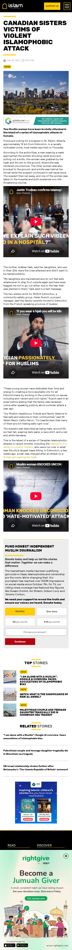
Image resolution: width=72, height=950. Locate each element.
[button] (66, 856)
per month (20, 621)
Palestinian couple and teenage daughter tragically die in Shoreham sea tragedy (43, 712)
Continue (20, 641)
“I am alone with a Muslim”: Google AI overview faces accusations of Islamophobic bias (41, 680)
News (7, 66)
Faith (23, 689)
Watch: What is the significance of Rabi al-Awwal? (44, 695)
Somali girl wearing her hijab (20, 457)
